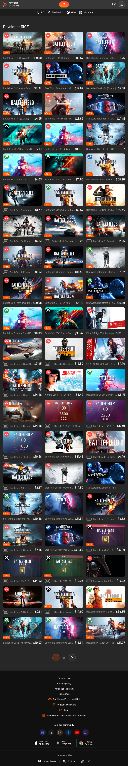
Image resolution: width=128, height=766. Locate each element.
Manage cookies (64, 755)
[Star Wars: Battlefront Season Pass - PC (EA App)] (105, 566)
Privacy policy (64, 683)
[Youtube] (77, 732)
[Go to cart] (114, 4)
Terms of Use (64, 678)
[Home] (11, 4)
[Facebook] (68, 732)
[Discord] (42, 732)
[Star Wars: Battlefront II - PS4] (105, 473)
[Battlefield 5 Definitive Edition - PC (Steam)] (64, 504)
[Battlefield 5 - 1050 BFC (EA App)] (22, 442)
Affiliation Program (64, 688)
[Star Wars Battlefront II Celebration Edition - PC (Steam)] (64, 535)
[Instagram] (60, 732)
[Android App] (64, 743)
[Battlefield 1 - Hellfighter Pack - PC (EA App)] (105, 442)
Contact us (64, 693)
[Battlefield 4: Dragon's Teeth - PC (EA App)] (22, 380)
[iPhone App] (42, 743)
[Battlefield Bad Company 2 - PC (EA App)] (64, 442)
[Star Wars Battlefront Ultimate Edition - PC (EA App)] (64, 473)
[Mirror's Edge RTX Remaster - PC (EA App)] (105, 318)
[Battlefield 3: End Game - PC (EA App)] (22, 473)
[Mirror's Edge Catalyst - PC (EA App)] (105, 349)
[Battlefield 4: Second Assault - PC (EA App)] (22, 411)
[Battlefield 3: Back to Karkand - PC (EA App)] (22, 597)
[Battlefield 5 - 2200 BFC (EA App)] (105, 411)
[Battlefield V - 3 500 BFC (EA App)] (64, 411)
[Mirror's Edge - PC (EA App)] (64, 380)
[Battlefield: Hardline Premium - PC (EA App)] (64, 349)
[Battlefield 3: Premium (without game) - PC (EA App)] (105, 504)
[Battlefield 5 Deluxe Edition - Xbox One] (105, 380)
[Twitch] (85, 732)
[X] (51, 732)
